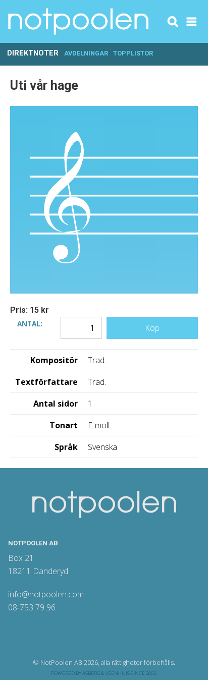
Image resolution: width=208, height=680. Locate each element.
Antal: (29, 323)
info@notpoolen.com (46, 594)
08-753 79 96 (32, 607)
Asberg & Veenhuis (106, 673)
